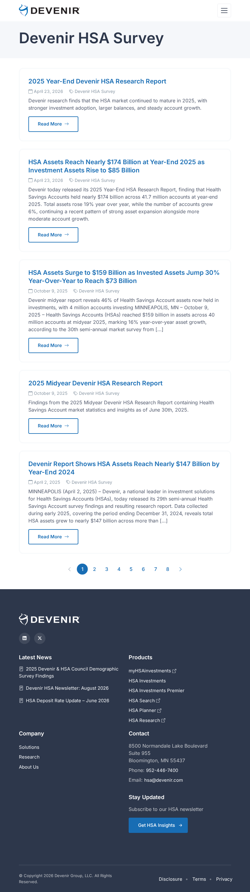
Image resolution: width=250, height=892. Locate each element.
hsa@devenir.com (163, 780)
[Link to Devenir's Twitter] (39, 638)
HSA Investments (147, 681)
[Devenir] (49, 10)
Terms (199, 879)
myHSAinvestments (150, 671)
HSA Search (142, 700)
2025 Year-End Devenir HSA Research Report (97, 81)
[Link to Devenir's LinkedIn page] (24, 638)
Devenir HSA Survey (95, 91)
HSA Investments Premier (156, 690)
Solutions (29, 747)
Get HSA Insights (156, 825)
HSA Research (145, 720)
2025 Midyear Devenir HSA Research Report (95, 383)
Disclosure (170, 879)
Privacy (224, 879)
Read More (50, 124)
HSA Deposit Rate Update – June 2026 (67, 700)
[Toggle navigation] (224, 10)
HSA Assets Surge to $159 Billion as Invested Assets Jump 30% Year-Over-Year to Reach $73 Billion (124, 277)
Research (29, 757)
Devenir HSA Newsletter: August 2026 (67, 688)
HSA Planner (143, 710)
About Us (29, 767)
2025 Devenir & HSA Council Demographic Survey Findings (69, 672)
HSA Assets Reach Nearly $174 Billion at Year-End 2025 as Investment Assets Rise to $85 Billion (116, 166)
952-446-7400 (162, 770)
